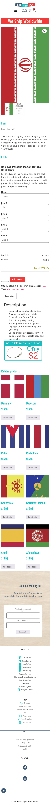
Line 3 (4, 225)
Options (5, 259)
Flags (8, 129)
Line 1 (4, 203)
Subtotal (5, 255)
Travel (22, 289)
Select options (8, 417)
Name (4, 192)
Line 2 (4, 214)
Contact (25, 731)
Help (25, 700)
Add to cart (17, 279)
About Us (25, 649)
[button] (15, 10)
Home (3, 129)
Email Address (23, 621)
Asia (8, 289)
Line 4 (4, 236)
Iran (17, 289)
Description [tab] (9, 296)
